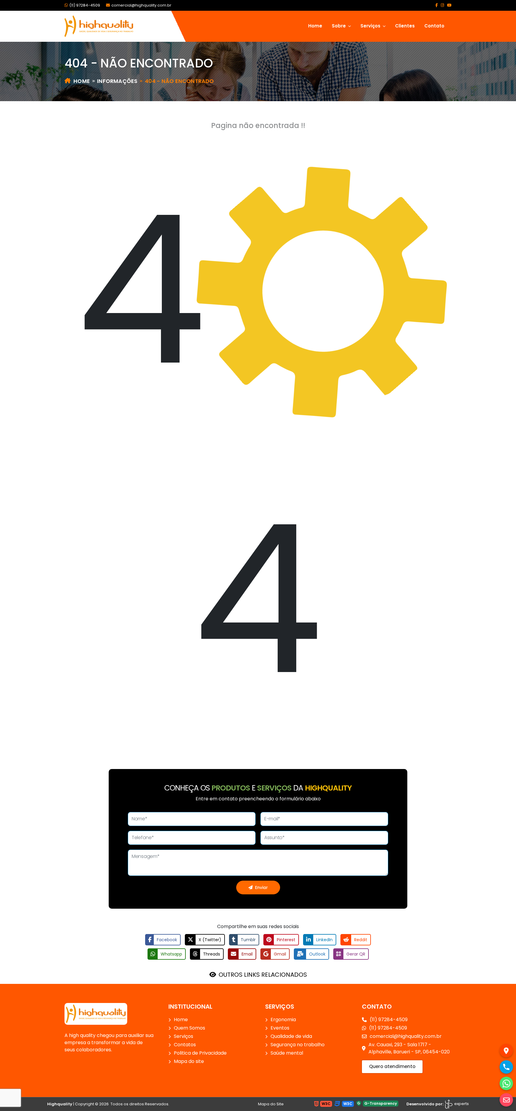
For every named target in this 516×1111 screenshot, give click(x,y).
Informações (117, 81)
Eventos (280, 1027)
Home (315, 26)
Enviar (261, 887)
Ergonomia (283, 1019)
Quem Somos (189, 1027)
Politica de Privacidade (200, 1053)
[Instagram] (442, 5)
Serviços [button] (371, 26)
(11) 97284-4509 (84, 5)
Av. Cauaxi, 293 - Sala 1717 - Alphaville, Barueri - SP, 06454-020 (409, 1048)
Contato (434, 26)
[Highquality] (95, 1013)
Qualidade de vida (291, 1036)
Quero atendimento (392, 1066)
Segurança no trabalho (298, 1044)
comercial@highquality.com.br (141, 5)
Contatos (185, 1044)
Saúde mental (287, 1053)
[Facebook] (436, 5)
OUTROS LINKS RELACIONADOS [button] (263, 974)
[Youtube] (449, 5)
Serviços (183, 1036)
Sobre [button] (339, 26)
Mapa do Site (271, 1104)
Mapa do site (189, 1061)
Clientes (405, 26)
